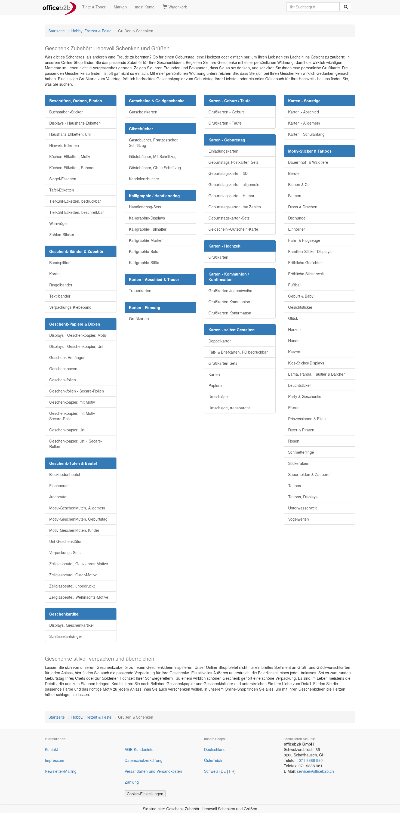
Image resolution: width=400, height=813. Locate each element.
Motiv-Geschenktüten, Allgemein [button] (77, 508)
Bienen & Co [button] (299, 184)
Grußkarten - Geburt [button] (226, 112)
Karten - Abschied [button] (303, 112)
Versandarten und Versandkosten (153, 771)
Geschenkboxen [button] (63, 368)
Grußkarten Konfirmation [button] (229, 313)
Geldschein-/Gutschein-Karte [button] (233, 229)
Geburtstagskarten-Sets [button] (229, 218)
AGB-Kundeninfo (139, 749)
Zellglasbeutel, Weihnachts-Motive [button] (78, 597)
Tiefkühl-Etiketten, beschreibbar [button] (76, 212)
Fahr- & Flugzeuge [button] (304, 240)
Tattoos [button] (294, 485)
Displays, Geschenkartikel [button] (71, 625)
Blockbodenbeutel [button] (64, 474)
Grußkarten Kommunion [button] (229, 301)
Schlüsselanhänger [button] (65, 636)
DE (223, 771)
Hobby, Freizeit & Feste (91, 30)
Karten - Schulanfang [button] (306, 134)
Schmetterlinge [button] (301, 452)
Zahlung (132, 782)
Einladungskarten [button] (223, 151)
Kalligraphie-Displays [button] (147, 218)
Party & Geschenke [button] (304, 396)
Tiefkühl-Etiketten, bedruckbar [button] (75, 201)
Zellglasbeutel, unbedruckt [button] (72, 586)
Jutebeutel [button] (58, 496)
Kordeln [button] (56, 273)
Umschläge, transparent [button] (229, 407)
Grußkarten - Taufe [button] (225, 123)
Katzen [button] (294, 351)
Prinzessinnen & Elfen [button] (307, 418)
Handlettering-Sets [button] (145, 206)
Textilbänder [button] (59, 296)
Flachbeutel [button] (59, 485)
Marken (120, 7)
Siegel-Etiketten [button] (62, 178)
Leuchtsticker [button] (299, 385)
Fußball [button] (294, 285)
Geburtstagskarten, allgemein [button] (233, 184)
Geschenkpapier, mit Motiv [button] (72, 402)
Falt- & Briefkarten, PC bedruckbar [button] (238, 352)
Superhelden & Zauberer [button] (309, 474)
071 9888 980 (311, 760)
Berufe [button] (294, 173)
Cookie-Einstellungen (145, 793)
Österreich (213, 760)
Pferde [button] (294, 407)
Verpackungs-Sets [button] (65, 552)
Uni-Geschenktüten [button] (65, 541)
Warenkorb (177, 7)
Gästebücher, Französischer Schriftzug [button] (153, 142)
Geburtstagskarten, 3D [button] (228, 173)
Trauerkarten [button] (140, 290)
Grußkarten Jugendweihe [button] (230, 290)
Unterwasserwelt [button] (302, 508)
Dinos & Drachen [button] (302, 206)
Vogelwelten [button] (298, 519)
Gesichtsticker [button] (300, 307)
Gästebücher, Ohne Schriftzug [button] (155, 167)
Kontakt (51, 749)
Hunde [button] (294, 340)
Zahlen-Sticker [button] (61, 234)
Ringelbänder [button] (60, 285)
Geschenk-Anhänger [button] (67, 357)
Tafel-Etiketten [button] (61, 190)
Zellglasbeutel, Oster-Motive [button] (73, 574)
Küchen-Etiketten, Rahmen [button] (72, 167)
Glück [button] (293, 318)
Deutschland (215, 749)
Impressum (54, 760)
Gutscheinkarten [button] (143, 112)
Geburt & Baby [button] (300, 296)
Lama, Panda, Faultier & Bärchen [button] (317, 374)
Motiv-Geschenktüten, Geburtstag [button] (78, 519)
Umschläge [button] (218, 396)
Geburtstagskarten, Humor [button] (231, 195)
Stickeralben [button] (298, 463)
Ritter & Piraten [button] (301, 429)
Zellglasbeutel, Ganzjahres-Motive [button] (78, 563)
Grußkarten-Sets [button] (222, 363)
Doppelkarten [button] (220, 341)
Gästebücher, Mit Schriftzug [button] (153, 156)
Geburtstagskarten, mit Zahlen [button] (234, 206)
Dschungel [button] (297, 218)
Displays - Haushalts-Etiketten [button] (75, 123)
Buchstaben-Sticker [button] (66, 112)
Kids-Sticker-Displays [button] (306, 363)
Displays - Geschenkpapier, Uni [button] (76, 346)
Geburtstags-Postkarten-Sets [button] (233, 162)
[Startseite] (59, 7)
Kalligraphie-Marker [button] (146, 240)
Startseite (56, 30)
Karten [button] (214, 374)
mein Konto (145, 7)
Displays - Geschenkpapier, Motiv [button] (78, 335)
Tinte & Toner (94, 7)
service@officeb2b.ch (315, 771)
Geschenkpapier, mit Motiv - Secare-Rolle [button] (73, 415)
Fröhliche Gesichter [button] (305, 262)
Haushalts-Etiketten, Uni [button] (70, 134)
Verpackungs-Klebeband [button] (70, 307)
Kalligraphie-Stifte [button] (144, 262)
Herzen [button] (294, 329)
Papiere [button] (215, 385)
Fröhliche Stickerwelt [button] (306, 273)
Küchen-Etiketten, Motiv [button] (69, 156)
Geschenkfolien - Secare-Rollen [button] (76, 391)
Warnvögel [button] (58, 223)
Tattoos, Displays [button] (303, 496)
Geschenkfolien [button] (62, 379)
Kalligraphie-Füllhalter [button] (148, 229)
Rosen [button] (293, 441)
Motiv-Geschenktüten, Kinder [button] (74, 530)
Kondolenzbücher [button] (144, 178)
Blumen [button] (294, 195)
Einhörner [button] (296, 229)
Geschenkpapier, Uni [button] (67, 429)
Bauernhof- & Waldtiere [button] (308, 162)
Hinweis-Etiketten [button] (64, 145)
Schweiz (211, 771)
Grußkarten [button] (139, 318)
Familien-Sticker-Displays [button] (309, 251)
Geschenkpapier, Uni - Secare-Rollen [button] (75, 443)
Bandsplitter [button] (59, 262)
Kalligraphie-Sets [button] (143, 251)
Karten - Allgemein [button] (304, 123)
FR (231, 771)
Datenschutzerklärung (143, 760)
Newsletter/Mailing (60, 771)
